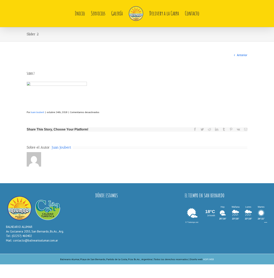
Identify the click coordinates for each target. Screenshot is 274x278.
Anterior (242, 55)
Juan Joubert (37, 112)
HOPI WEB (208, 259)
